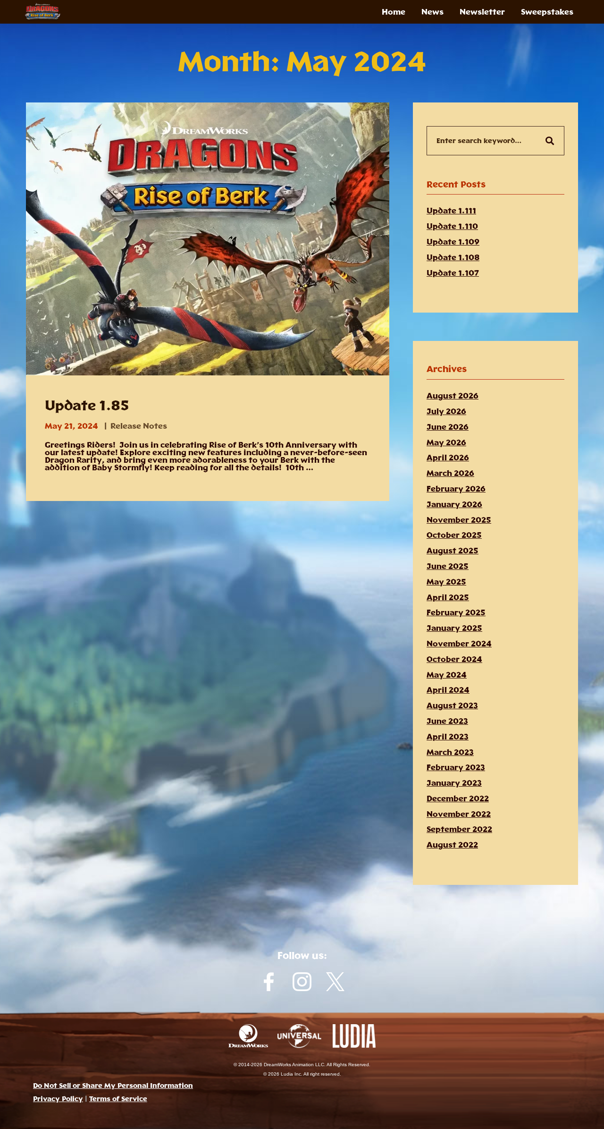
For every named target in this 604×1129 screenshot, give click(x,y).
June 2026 (448, 427)
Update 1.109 (453, 241)
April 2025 (448, 597)
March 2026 (450, 473)
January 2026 (454, 504)
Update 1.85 (87, 405)
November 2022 (459, 814)
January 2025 (454, 628)
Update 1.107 (453, 273)
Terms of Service (118, 1099)
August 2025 (452, 550)
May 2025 (446, 581)
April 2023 (448, 736)
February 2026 (456, 488)
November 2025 (459, 520)
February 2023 (456, 767)
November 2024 (459, 643)
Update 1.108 (453, 257)
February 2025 (456, 612)
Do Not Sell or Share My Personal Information (113, 1085)
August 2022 (452, 844)
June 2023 (447, 721)
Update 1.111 (451, 210)
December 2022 (458, 798)
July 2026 (446, 411)
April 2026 (448, 457)
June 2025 (448, 566)
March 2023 (450, 752)
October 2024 (454, 659)
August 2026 (452, 395)
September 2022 (459, 829)
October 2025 (454, 535)
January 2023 (454, 783)
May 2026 (446, 442)
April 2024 (448, 690)
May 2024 (447, 674)
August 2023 (452, 705)
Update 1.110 (452, 226)
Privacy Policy (58, 1099)
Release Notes (138, 426)
